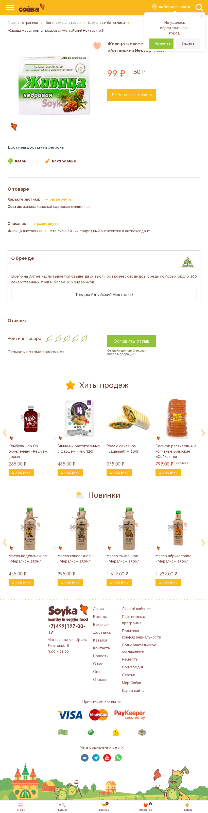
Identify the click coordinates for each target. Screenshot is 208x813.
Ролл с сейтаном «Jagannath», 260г (123, 448)
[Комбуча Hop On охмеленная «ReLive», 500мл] (31, 419)
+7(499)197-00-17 (66, 629)
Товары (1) (104, 294)
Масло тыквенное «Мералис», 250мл (123, 558)
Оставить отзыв (131, 341)
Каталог (100, 640)
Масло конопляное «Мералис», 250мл (75, 558)
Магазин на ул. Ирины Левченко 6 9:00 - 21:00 (68, 645)
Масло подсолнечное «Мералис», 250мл (28, 558)
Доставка (102, 632)
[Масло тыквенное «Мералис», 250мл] (129, 529)
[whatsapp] (118, 758)
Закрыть (188, 43)
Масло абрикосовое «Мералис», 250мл (174, 558)
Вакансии (101, 624)
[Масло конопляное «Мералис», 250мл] (80, 529)
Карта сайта (133, 690)
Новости (101, 656)
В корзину (21, 472)
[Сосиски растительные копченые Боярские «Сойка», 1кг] (177, 419)
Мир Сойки (131, 683)
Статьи (128, 675)
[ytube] (107, 758)
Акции (98, 609)
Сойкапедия (133, 667)
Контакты (102, 648)
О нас (98, 664)
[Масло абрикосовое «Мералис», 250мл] (177, 529)
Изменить (162, 43)
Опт (96, 671)
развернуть (60, 199)
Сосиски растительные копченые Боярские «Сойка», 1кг (176, 451)
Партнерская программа (134, 619)
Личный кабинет (136, 609)
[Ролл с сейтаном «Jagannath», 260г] (129, 419)
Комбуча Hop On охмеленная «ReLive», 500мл (29, 451)
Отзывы (100, 679)
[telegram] (96, 758)
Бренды (100, 616)
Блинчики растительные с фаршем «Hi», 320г (79, 448)
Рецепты (130, 659)
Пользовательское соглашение (139, 648)
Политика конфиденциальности (141, 634)
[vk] (85, 758)
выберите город (174, 7)
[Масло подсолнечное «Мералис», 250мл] (31, 529)
